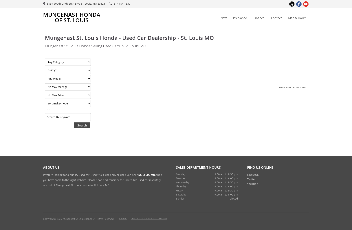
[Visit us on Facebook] (299, 4)
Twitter (251, 179)
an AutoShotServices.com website (149, 218)
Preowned (240, 18)
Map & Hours (297, 18)
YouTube (252, 184)
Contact (276, 18)
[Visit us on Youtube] (306, 4)
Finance (259, 18)
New (224, 18)
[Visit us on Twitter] (292, 4)
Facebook (252, 174)
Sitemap (123, 218)
